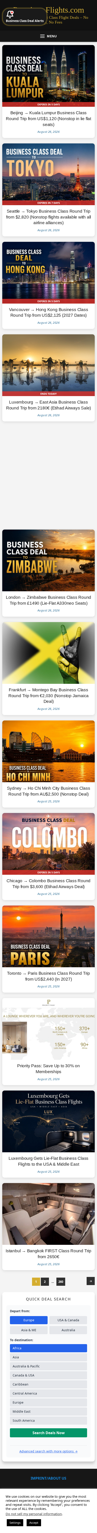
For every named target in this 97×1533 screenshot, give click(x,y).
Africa (17, 1348)
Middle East (21, 1411)
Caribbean (20, 1384)
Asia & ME (28, 1330)
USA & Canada (68, 1320)
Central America (25, 1393)
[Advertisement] (48, 475)
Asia (16, 1357)
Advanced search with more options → (48, 1451)
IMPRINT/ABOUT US (48, 1478)
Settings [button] (15, 1523)
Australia (68, 1330)
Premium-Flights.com (48, 10)
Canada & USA (23, 1375)
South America (24, 1420)
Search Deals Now (48, 1432)
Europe (28, 1320)
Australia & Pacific (26, 1366)
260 (60, 1282)
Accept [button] (33, 1523)
